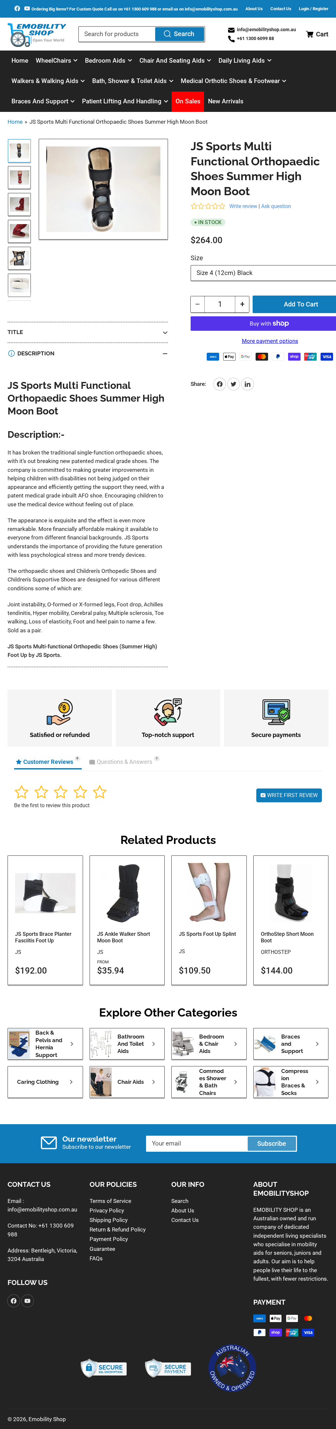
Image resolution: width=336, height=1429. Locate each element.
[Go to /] (37, 34)
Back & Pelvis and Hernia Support (48, 1043)
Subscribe (271, 1143)
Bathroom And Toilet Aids (130, 1044)
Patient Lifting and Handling (121, 101)
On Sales (188, 101)
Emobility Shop (47, 1419)
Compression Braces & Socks (294, 1082)
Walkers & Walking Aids (44, 81)
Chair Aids (130, 1082)
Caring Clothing (38, 1082)
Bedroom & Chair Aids (211, 1044)
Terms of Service (110, 1201)
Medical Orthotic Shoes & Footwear (230, 81)
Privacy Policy (107, 1210)
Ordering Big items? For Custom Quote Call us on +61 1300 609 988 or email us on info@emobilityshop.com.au (135, 9)
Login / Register (313, 8)
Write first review (292, 795)
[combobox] (141, 34)
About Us (254, 8)
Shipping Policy (109, 1220)
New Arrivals (225, 101)
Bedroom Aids (105, 60)
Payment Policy (109, 1239)
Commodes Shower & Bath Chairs (212, 1082)
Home (19, 60)
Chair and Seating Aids (172, 60)
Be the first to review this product (52, 805)
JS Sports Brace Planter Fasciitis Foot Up (43, 937)
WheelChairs (53, 60)
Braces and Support (39, 101)
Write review (243, 206)
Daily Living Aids (242, 60)
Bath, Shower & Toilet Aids (129, 81)
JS (18, 952)
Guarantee (102, 1249)
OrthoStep (276, 952)
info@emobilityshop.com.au (42, 1209)
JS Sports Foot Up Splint (207, 934)
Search (184, 34)
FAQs (96, 1258)
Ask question (276, 206)
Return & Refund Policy (118, 1229)
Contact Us (280, 8)
